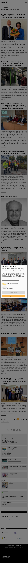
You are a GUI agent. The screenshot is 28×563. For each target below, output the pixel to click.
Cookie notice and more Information (10, 280)
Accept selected (13, 292)
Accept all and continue (14, 295)
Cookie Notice (16, 270)
